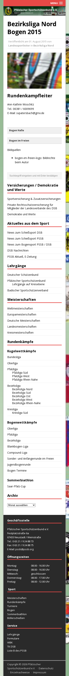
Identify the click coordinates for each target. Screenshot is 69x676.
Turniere (12, 606)
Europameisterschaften (21, 314)
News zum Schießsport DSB (24, 232)
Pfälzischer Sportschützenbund (26, 281)
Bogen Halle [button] (16, 130)
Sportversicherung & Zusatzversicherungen (34, 199)
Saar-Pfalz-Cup (16, 486)
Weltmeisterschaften (20, 308)
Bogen (11, 610)
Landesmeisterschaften (21, 326)
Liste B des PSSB (16, 650)
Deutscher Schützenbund (22, 275)
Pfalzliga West (21, 376)
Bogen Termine (17, 470)
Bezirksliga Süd (21, 392)
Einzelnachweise (20, 672)
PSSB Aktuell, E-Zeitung (21, 256)
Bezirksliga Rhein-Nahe (26, 403)
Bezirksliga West (22, 399)
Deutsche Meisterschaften (23, 320)
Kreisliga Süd (20, 413)
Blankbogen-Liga (17, 446)
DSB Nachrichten (18, 250)
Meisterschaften (16, 598)
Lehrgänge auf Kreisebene (28, 284)
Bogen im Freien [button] (19, 140)
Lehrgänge (13, 634)
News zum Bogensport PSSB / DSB (29, 244)
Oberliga (12, 363)
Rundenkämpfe (16, 602)
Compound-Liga (17, 452)
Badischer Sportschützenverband (27, 290)
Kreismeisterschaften (20, 332)
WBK (10, 642)
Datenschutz (46, 668)
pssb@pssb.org (24, 549)
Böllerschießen (16, 618)
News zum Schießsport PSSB (25, 238)
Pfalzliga (12, 369)
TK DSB (11, 646)
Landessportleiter (19, 45)
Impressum (39, 672)
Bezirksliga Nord (43, 45)
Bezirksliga (14, 386)
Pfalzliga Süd (20, 372)
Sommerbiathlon (17, 614)
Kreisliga (12, 409)
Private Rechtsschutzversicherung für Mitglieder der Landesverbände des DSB (32, 206)
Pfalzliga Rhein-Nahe (25, 379)
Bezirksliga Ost (21, 396)
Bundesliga (14, 357)
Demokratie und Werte (21, 214)
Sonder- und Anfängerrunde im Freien (30, 458)
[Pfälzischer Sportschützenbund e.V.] (34, 13)
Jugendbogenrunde (19, 464)
